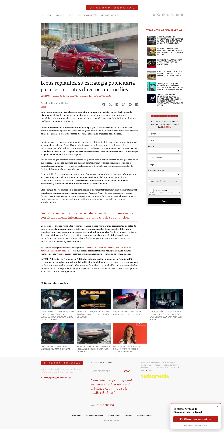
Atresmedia (155, 362)
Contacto (128, 415)
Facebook (144, 362)
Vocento (174, 367)
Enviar (164, 201)
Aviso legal (76, 415)
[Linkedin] (177, 14)
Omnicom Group (147, 367)
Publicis (158, 365)
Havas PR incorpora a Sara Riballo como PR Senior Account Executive (127, 349)
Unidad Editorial (170, 365)
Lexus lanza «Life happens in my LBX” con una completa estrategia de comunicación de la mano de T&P (57, 315)
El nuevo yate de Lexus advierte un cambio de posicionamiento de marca (93, 349)
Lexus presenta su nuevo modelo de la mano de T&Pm (55, 347)
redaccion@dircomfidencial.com (56, 377)
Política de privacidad (94, 415)
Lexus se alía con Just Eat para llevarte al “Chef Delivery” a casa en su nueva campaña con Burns (166, 315)
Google (143, 365)
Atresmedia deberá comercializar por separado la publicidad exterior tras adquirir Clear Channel (170, 40)
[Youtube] (182, 14)
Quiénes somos (114, 415)
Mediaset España (169, 362)
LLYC (150, 365)
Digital (71, 15)
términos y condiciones (168, 181)
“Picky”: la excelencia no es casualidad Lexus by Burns (127, 313)
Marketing (60, 15)
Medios (49, 15)
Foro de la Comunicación (87, 15)
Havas (143, 370)
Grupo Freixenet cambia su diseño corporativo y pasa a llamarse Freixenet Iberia (169, 73)
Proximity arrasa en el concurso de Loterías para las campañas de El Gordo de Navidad (170, 51)
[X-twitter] (168, 14)
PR (42, 15)
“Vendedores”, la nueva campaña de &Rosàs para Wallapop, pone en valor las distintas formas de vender (170, 86)
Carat (150, 370)
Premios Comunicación (110, 15)
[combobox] (106, 370)
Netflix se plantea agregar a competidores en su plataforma (169, 62)
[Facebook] (163, 14)
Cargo (151, 146)
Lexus (43, 107)
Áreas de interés (156, 170)
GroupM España (162, 367)
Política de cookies (144, 415)
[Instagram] (172, 14)
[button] (104, 104)
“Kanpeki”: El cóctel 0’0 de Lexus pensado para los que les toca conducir (93, 314)
